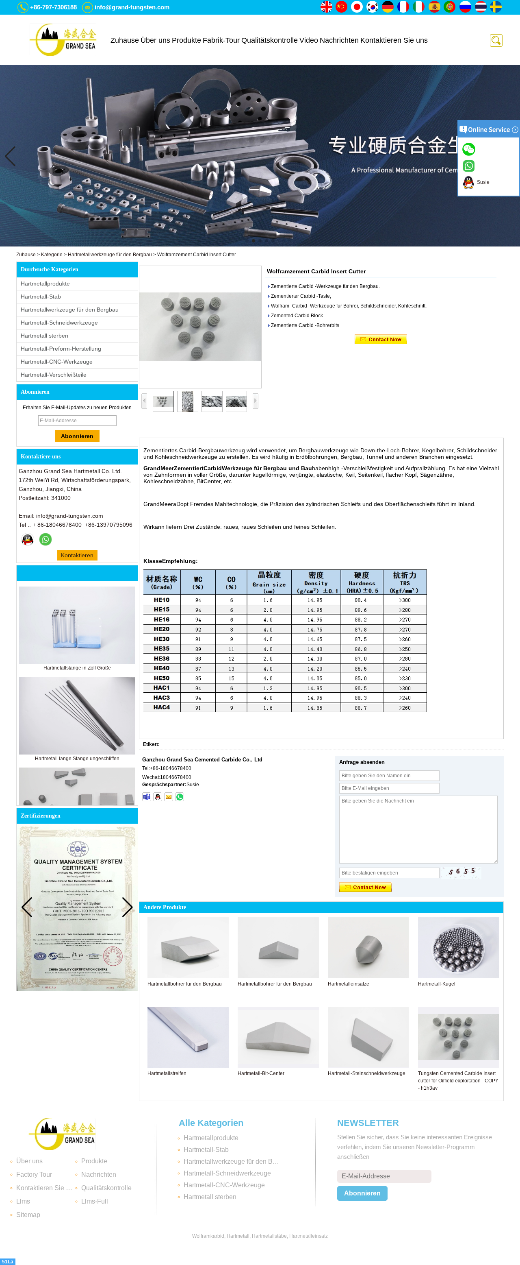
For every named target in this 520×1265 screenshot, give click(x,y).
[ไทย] (481, 7)
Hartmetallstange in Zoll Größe (77, 668)
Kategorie (52, 254)
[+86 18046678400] (179, 796)
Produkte (186, 40)
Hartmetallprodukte (45, 283)
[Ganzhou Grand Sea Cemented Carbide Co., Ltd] (63, 39)
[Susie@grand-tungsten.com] (168, 796)
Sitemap (28, 1214)
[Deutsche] (388, 7)
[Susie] (27, 539)
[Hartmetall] (260, 245)
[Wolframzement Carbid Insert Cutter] (200, 327)
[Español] (434, 7)
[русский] (465, 7)
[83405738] (157, 796)
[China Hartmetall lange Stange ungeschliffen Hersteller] (77, 753)
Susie (482, 182)
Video (308, 40)
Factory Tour (34, 1174)
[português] (450, 7)
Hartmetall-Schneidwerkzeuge (59, 322)
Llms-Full (94, 1201)
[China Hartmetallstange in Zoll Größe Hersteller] (77, 662)
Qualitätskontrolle (269, 40)
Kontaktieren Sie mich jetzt (77, 556)
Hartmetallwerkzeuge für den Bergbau (110, 254)
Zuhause (124, 40)
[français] (403, 7)
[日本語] (357, 7)
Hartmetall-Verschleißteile (54, 374)
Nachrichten (339, 40)
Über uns (155, 40)
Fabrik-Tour (221, 40)
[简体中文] (342, 7)
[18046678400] (146, 796)
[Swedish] (496, 7)
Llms (23, 1201)
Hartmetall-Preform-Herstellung (61, 348)
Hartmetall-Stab (41, 296)
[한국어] (373, 7)
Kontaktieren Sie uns (394, 40)
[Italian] (419, 7)
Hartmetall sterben (44, 335)
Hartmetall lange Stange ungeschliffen (77, 758)
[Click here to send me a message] (470, 149)
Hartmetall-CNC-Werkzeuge (57, 361)
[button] (247, 240)
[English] (326, 7)
